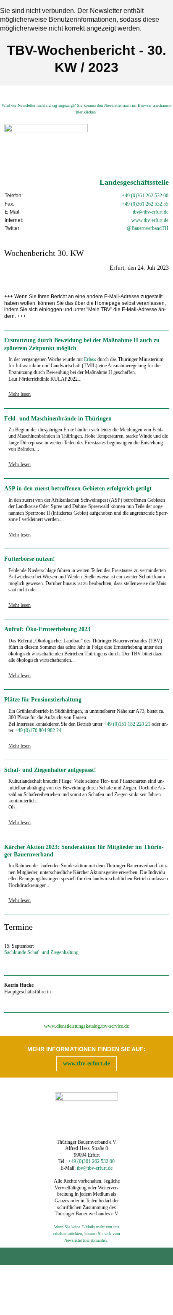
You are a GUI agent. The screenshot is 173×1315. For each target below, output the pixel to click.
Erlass (90, 359)
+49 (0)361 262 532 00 (145, 196)
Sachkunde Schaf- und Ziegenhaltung (41, 952)
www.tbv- (141, 220)
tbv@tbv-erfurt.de (150, 212)
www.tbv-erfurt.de (86, 1063)
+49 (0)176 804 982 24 (38, 730)
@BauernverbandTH (147, 228)
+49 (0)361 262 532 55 (145, 204)
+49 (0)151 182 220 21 (127, 724)
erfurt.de (160, 220)
